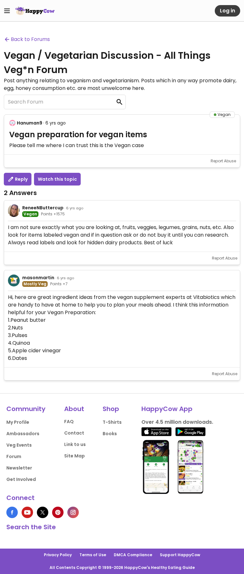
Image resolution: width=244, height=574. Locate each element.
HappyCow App (167, 408)
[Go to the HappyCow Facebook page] (12, 512)
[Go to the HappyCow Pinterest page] (58, 512)
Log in (227, 10)
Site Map (74, 456)
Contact (74, 433)
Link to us (75, 444)
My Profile (17, 422)
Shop (111, 408)
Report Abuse (223, 161)
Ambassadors (22, 433)
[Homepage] (35, 10)
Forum (13, 456)
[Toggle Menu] (7, 11)
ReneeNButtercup (43, 208)
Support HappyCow (180, 554)
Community (25, 408)
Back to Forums (30, 39)
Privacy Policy (58, 554)
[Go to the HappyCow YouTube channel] (27, 512)
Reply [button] (21, 179)
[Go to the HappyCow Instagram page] (73, 512)
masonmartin (38, 277)
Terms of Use (92, 554)
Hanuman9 (29, 123)
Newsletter (19, 468)
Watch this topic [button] (57, 179)
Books (110, 433)
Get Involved (21, 479)
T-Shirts (112, 422)
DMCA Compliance (133, 554)
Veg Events (19, 445)
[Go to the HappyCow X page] (42, 512)
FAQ (69, 421)
